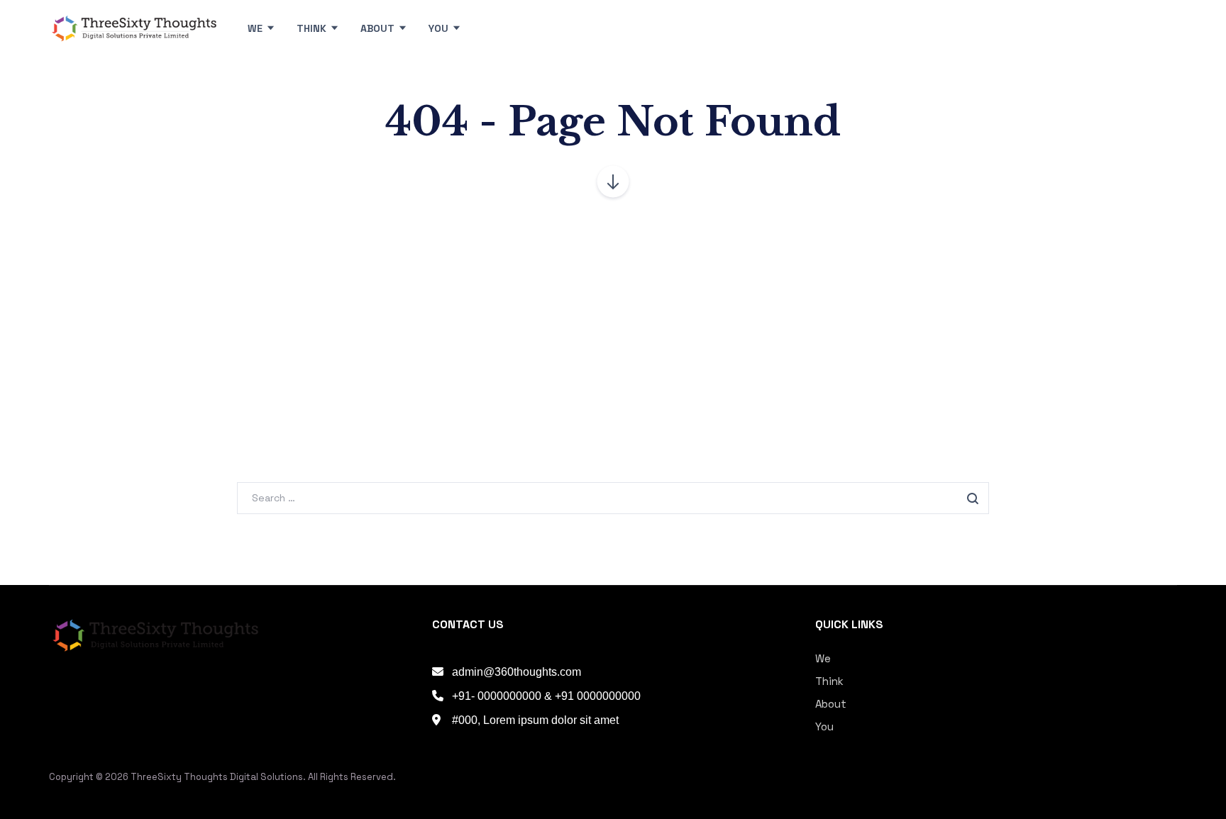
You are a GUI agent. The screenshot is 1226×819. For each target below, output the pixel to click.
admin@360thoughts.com (516, 672)
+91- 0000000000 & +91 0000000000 (546, 696)
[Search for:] (613, 497)
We (823, 658)
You (824, 726)
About (830, 704)
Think (829, 681)
